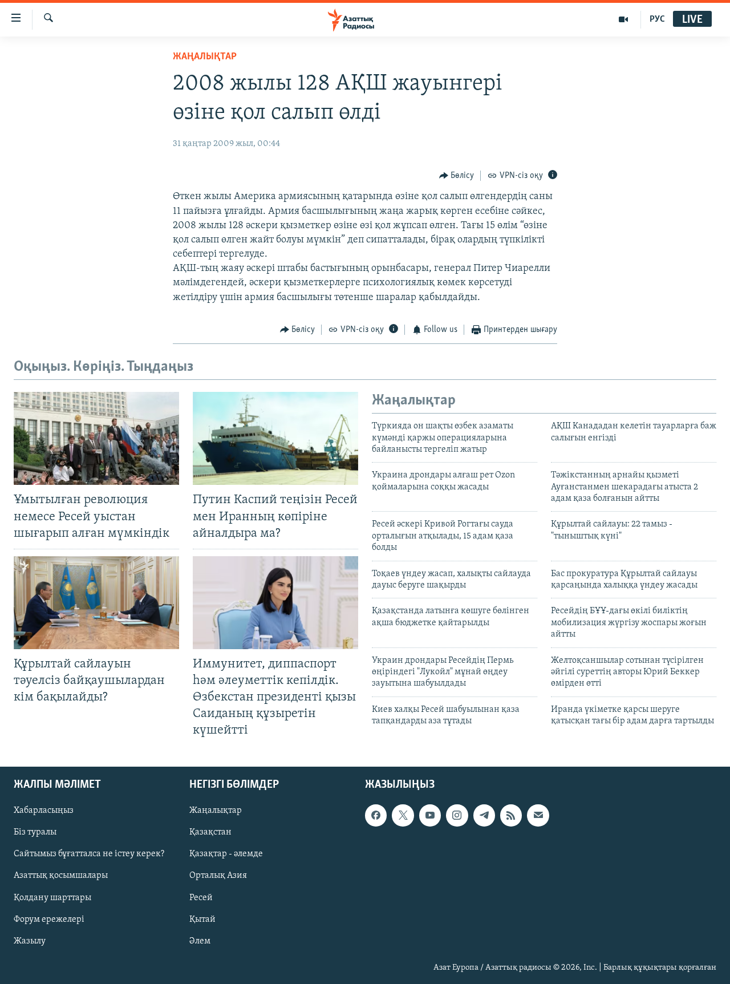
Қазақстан (210, 832)
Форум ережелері (49, 919)
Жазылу (30, 940)
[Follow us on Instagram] (457, 815)
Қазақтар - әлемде (226, 854)
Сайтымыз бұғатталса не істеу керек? (89, 854)
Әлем (199, 940)
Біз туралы (35, 832)
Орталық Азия (218, 875)
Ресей (201, 897)
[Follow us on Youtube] (430, 815)
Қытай (202, 919)
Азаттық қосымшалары (61, 875)
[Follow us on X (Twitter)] (402, 815)
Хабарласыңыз (44, 810)
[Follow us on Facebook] (376, 815)
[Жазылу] (538, 815)
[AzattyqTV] (623, 19)
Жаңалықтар (215, 810)
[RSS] (511, 815)
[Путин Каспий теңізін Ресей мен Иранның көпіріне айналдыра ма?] (275, 438)
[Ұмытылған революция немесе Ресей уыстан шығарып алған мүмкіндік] (96, 438)
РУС (657, 19)
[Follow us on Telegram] (484, 815)
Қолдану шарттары (52, 897)
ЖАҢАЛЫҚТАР (205, 57)
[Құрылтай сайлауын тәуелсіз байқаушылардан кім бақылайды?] (96, 602)
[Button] (456, 175)
